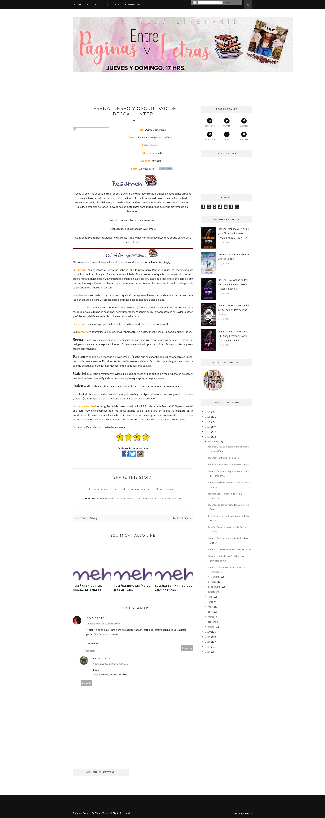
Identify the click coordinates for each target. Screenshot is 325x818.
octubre (212, 581)
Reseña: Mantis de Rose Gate (223, 457)
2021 (208, 436)
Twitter (226, 126)
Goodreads (210, 139)
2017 (208, 646)
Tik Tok (227, 139)
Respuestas (89, 650)
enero (211, 626)
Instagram (210, 126)
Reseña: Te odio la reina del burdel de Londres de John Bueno (233, 310)
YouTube (244, 139)
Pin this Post (168, 489)
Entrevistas (113, 4)
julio (210, 596)
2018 (208, 641)
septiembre (214, 586)
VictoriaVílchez (173, 498)
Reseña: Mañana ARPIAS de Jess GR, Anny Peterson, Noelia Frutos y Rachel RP (233, 233)
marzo (211, 616)
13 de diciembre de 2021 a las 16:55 (110, 663)
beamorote (95, 618)
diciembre (213, 441)
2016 (208, 651)
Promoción (132, 4)
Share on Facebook (104, 489)
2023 (208, 426)
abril (210, 611)
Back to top (242, 813)
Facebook (244, 126)
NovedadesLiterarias (153, 498)
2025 (208, 416)
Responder (187, 648)
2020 (208, 631)
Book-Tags (94, 4)
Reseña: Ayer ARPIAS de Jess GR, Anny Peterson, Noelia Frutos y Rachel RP (234, 336)
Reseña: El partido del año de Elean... (173, 588)
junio (210, 601)
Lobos (138, 498)
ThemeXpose (102, 813)
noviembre (213, 576)
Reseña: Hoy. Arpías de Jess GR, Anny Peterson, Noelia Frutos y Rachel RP (233, 284)
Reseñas (78, 4)
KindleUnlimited (117, 498)
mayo (211, 606)
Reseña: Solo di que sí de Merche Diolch (228, 464)
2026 (208, 411)
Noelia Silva (103, 658)
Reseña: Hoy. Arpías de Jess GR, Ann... (132, 588)
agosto (211, 591)
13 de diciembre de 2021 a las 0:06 (103, 623)
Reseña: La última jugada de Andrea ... (89, 588)
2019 (208, 636)
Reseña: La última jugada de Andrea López (233, 256)
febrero (212, 621)
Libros (130, 498)
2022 (208, 431)
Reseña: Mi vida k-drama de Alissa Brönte (229, 549)
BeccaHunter (101, 498)
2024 (208, 421)
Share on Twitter (138, 489)
